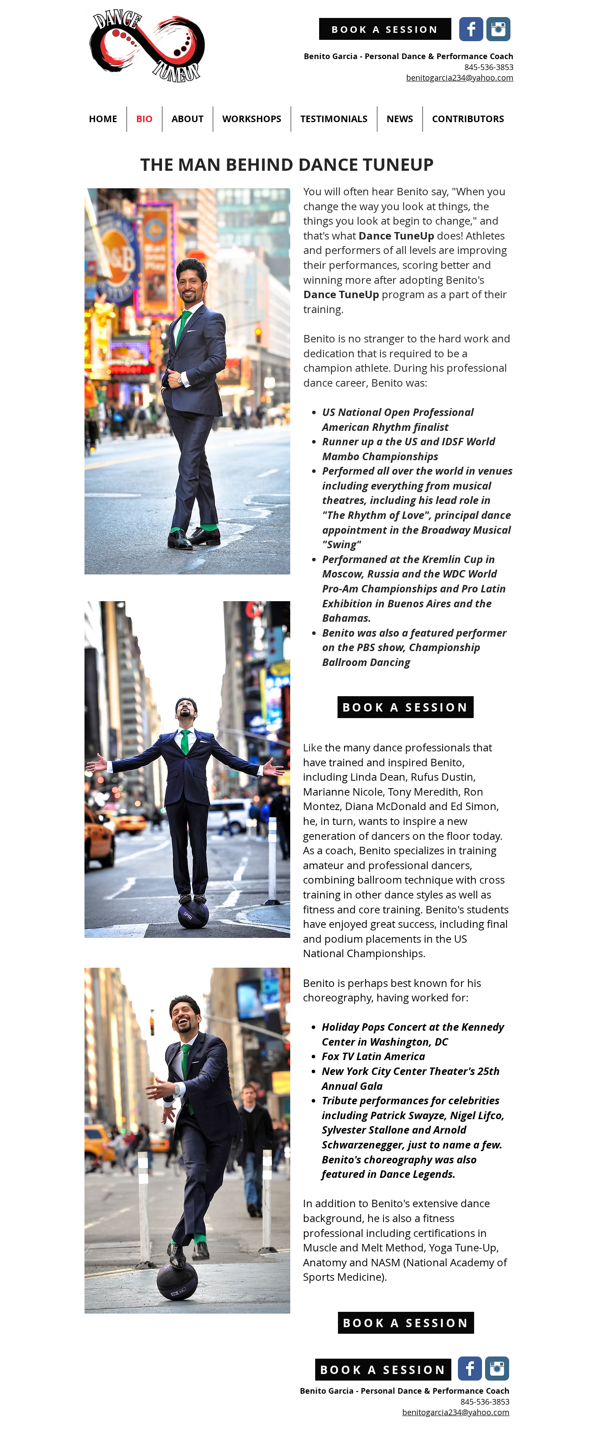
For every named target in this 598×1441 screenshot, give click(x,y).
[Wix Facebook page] (471, 29)
